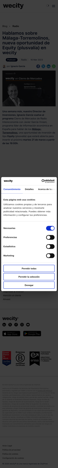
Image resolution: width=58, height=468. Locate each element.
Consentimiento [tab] (12, 189)
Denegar (29, 285)
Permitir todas (29, 268)
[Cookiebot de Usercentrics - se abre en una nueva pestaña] (42, 181)
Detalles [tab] (29, 189)
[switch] (50, 237)
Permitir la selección (29, 277)
